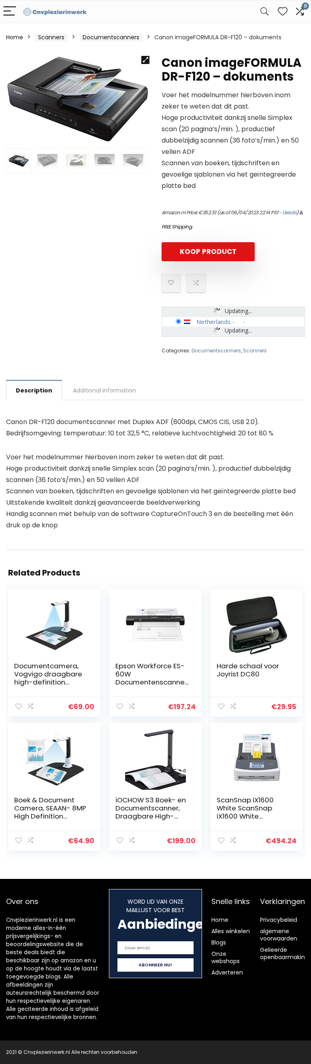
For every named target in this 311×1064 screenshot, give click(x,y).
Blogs (218, 942)
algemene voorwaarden (278, 934)
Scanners (51, 37)
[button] (145, 60)
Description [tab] (34, 390)
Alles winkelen (230, 931)
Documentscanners (111, 37)
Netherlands (213, 322)
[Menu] (9, 11)
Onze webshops (225, 957)
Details (289, 212)
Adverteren (227, 972)
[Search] (264, 11)
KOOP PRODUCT (208, 251)
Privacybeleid (278, 920)
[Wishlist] (283, 11)
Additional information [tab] (104, 390)
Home (14, 37)
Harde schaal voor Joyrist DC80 (248, 670)
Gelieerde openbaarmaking (284, 953)
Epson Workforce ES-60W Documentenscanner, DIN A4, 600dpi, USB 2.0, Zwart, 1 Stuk (151, 682)
